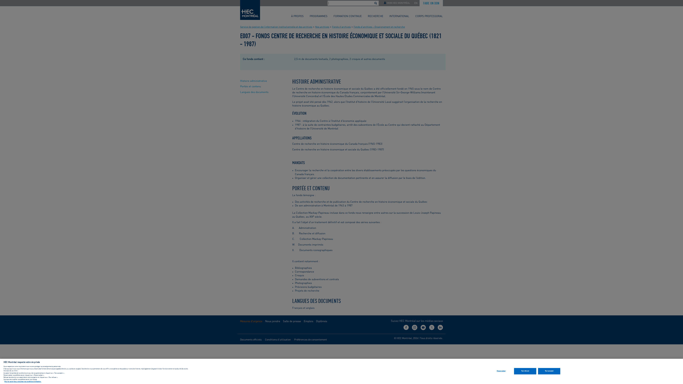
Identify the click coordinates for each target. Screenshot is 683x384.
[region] (341, 371)
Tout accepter (549, 371)
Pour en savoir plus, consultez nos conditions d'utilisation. (22, 382)
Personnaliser (501, 371)
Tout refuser (525, 371)
